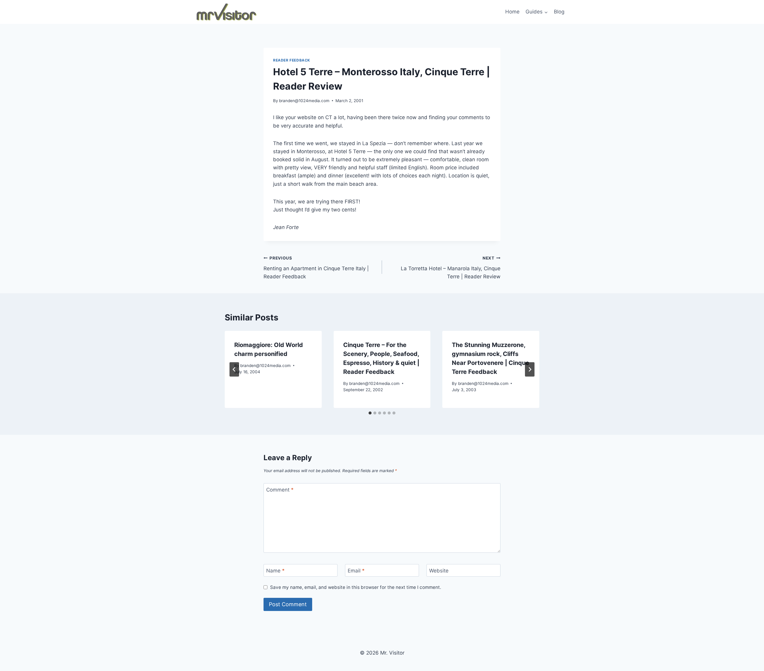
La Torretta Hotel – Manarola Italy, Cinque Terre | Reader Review (450, 268)
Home (512, 12)
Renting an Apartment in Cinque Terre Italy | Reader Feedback (316, 268)
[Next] (530, 369)
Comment (280, 490)
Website (439, 571)
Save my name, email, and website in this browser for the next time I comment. (355, 587)
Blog (559, 12)
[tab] (370, 412)
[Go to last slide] (234, 369)
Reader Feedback (291, 60)
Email (356, 571)
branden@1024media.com (304, 100)
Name (275, 571)
